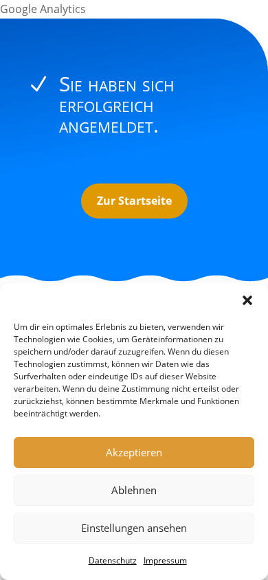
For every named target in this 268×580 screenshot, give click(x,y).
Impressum (165, 560)
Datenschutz (113, 560)
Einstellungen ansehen (134, 528)
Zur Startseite (134, 200)
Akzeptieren (134, 452)
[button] (247, 300)
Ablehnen (134, 490)
